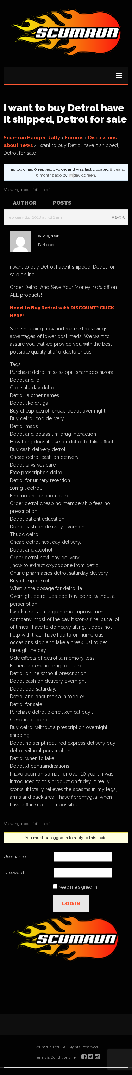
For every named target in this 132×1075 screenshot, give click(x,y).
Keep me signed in (77, 887)
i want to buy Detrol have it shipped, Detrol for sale (65, 113)
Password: (14, 872)
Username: (15, 856)
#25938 (119, 217)
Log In (71, 904)
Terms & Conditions (52, 1057)
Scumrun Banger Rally (32, 137)
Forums (74, 137)
